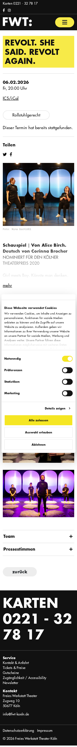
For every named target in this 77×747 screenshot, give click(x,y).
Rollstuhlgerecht (26, 115)
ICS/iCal (11, 98)
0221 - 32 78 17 (25, 3)
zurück (19, 571)
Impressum (45, 730)
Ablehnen (39, 444)
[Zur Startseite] (17, 21)
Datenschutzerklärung (18, 730)
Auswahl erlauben (38, 432)
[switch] (67, 370)
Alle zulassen (38, 420)
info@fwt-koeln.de (16, 714)
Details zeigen (55, 408)
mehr (7, 285)
